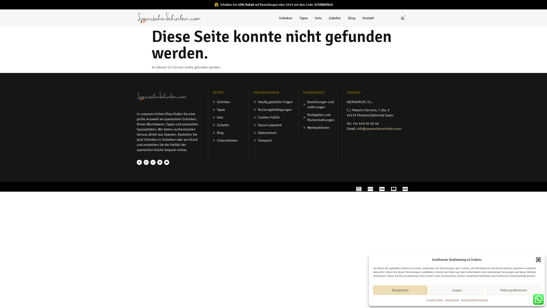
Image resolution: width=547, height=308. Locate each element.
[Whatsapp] (153, 162)
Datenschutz (452, 300)
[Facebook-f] (139, 162)
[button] (538, 260)
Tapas (304, 18)
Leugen (457, 290)
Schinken (285, 18)
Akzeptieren (400, 290)
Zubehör (335, 18)
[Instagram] (146, 162)
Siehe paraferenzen (513, 290)
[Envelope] (166, 162)
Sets (318, 18)
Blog (351, 18)
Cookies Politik (434, 300)
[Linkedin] (159, 162)
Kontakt (368, 18)
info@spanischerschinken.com (379, 129)
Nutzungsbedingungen (474, 300)
